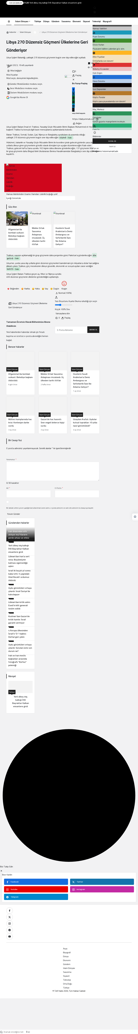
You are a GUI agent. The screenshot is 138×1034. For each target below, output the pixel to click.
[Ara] (95, 7)
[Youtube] (9, 936)
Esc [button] (28, 1032)
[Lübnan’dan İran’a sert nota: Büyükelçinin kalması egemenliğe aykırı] (20, 563)
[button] (95, 12)
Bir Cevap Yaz (15, 440)
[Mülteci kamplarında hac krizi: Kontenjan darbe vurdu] (20, 415)
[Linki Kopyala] (97, 119)
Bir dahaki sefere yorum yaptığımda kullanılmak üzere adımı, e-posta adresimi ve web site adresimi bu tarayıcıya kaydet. (50, 507)
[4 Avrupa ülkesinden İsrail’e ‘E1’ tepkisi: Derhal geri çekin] (20, 633)
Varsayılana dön (63, 313)
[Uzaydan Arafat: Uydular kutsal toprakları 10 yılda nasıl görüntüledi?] (85, 415)
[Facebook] (9, 910)
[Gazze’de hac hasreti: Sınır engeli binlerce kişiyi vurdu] (53, 415)
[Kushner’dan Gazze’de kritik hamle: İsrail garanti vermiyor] (20, 619)
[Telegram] (9, 930)
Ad (8, 488)
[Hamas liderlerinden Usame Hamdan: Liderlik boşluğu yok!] (33, 178)
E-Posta (59, 488)
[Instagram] (9, 923)
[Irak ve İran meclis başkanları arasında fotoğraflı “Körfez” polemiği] (20, 662)
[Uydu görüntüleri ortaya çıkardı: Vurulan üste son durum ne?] (20, 648)
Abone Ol (93, 329)
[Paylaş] (73, 110)
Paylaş (67, 318)
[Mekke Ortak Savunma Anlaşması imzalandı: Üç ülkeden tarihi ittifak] (40, 229)
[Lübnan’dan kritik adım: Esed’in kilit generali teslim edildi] (20, 605)
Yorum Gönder (13, 514)
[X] (9, 917)
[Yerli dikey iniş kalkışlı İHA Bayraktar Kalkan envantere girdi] (20, 548)
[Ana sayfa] (9, 21)
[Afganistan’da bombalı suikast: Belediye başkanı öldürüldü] (17, 229)
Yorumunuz (11, 459)
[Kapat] (95, 16)
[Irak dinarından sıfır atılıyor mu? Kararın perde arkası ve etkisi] (20, 534)
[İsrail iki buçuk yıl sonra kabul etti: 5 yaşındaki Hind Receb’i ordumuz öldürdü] (20, 577)
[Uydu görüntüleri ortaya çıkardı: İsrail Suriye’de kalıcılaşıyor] (20, 591)
